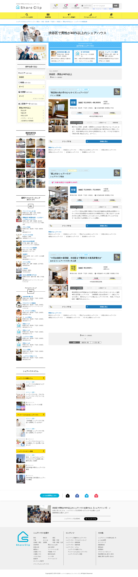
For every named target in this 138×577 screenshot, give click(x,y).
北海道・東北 (37, 542)
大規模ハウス (37, 552)
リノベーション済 (53, 549)
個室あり (36, 549)
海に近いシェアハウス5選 (34, 404)
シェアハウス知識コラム (25, 378)
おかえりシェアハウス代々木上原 (63, 261)
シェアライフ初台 (57, 176)
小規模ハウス (37, 554)
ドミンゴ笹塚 (55, 95)
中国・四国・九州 (58, 542)
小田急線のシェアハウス (73, 317)
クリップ (55, 6)
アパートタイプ (52, 558)
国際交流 (111, 8)
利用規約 (100, 549)
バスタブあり (37, 556)
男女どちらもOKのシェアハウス (89, 150)
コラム (111, 17)
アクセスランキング (90, 17)
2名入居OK (51, 547)
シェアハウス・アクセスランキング (76, 540)
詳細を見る (104, 141)
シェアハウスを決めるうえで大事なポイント (35, 385)
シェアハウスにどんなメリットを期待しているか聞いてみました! (35, 443)
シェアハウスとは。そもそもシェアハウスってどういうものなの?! (35, 396)
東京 (34, 538)
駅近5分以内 (51, 554)
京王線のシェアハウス (72, 152)
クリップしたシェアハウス (41, 564)
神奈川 (45, 538)
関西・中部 (56, 540)
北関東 (45, 542)
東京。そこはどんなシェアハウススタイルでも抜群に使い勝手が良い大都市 (35, 459)
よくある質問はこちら (50, 495)
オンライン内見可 (38, 561)
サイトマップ (102, 542)
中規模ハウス (52, 552)
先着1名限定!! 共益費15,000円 (66, 182)
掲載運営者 (101, 545)
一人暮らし (105, 8)
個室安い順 (85, 342)
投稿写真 (48, 17)
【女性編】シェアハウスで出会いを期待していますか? (35, 421)
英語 (94, 8)
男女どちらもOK (53, 545)
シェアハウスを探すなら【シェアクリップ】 (70, 573)
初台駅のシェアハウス (88, 236)
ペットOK (51, 556)
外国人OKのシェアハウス (108, 150)
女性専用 (36, 545)
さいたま (45, 540)
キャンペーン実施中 (69, 17)
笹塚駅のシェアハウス (88, 152)
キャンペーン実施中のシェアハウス (76, 538)
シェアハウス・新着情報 (73, 542)
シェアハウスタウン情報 (25, 451)
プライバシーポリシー (104, 552)
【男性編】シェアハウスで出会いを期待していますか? (35, 431)
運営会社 (100, 547)
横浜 (54, 538)
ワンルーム (98, 8)
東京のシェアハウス (54, 150)
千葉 (34, 540)
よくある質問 (102, 540)
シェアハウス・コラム (72, 547)
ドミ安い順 (95, 342)
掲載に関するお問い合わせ (106, 556)
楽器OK (35, 558)
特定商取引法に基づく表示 (106, 554)
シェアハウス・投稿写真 (73, 545)
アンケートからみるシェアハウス (27, 415)
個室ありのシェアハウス (56, 152)
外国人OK (36, 547)
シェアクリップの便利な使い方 (107, 538)
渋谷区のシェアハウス (69, 150)
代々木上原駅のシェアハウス (91, 317)
